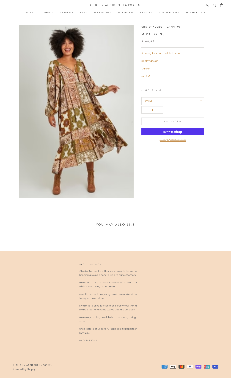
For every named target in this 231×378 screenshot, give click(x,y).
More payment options (173, 139)
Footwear (67, 12)
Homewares (126, 12)
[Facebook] (152, 90)
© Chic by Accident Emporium (32, 365)
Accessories (102, 12)
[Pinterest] (160, 90)
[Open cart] (221, 5)
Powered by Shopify (24, 369)
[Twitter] (156, 90)
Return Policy (195, 12)
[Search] (214, 5)
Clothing (46, 12)
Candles (146, 12)
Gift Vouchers (169, 12)
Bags (83, 12)
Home (29, 12)
